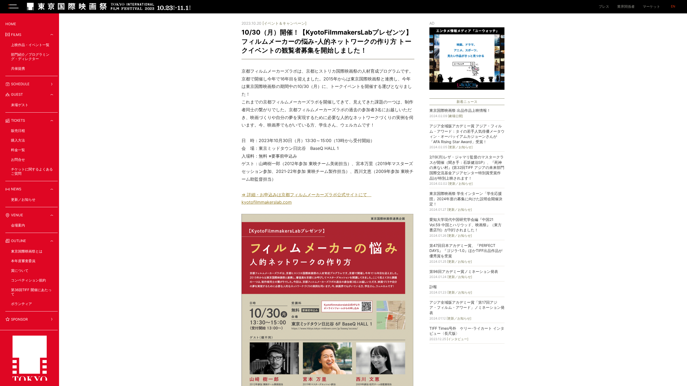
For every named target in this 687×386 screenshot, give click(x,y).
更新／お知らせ (23, 199)
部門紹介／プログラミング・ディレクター (30, 56)
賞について (19, 270)
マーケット (651, 6)
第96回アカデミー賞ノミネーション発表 (463, 271)
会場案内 (18, 225)
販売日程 (18, 130)
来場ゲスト (19, 105)
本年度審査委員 (23, 261)
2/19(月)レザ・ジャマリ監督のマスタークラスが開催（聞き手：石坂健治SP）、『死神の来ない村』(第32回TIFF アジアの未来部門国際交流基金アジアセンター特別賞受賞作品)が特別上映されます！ (466, 167)
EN (673, 6)
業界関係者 (626, 6)
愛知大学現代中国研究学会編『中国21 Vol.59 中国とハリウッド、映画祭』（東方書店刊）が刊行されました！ (465, 224)
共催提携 (18, 68)
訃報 (433, 286)
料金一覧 (18, 150)
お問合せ (18, 159)
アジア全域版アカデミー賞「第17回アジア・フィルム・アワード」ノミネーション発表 (467, 307)
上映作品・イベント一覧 (30, 45)
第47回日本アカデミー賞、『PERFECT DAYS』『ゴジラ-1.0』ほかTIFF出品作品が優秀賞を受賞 (465, 250)
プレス (604, 6)
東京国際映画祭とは (26, 251)
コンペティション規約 (28, 280)
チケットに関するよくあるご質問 (32, 171)
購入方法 (18, 140)
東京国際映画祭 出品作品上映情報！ (460, 110)
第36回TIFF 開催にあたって (31, 292)
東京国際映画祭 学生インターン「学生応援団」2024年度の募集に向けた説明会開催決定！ (465, 198)
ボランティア (21, 304)
